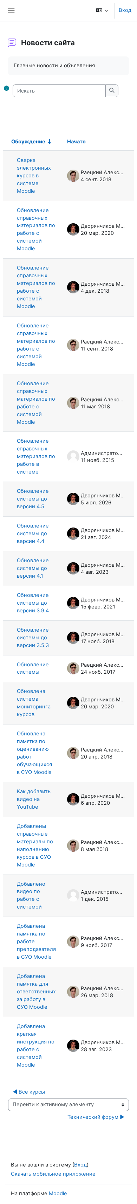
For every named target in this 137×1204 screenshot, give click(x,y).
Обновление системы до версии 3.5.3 (33, 637)
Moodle (58, 1193)
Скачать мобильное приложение (53, 1174)
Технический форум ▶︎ (95, 1117)
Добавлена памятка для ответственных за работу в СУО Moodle (36, 991)
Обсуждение (28, 141)
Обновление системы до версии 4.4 (33, 533)
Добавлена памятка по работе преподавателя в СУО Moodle (36, 941)
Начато (76, 141)
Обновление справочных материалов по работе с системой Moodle (36, 229)
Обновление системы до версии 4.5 (33, 499)
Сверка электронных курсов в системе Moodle (34, 175)
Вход (125, 10)
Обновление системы (33, 668)
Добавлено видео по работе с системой (31, 895)
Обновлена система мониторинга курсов (34, 702)
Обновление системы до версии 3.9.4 (33, 603)
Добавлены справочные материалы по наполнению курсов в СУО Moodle (35, 845)
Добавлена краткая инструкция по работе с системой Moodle (35, 1045)
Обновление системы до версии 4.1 (33, 568)
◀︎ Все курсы (29, 1092)
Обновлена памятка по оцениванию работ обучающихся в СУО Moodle (34, 752)
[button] (102, 10)
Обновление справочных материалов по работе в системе (36, 456)
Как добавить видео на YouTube (34, 799)
